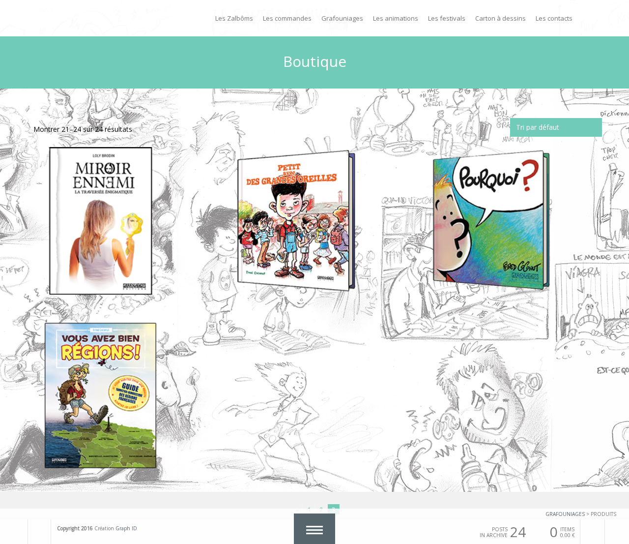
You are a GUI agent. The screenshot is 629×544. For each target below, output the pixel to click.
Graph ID (126, 528)
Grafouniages (342, 18)
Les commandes (287, 18)
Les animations (395, 18)
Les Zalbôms (234, 18)
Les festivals (446, 18)
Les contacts (554, 18)
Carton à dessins (500, 18)
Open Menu (314, 529)
